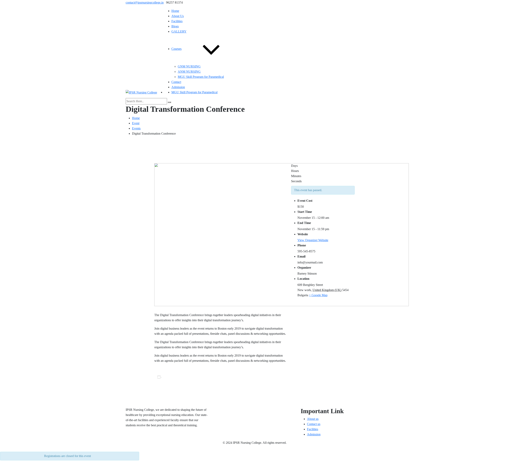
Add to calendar (175, 377)
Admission (178, 87)
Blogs (175, 26)
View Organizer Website (312, 240)
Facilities (177, 21)
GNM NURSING (189, 66)
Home (175, 11)
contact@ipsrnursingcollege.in (145, 2)
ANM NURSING (189, 71)
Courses (176, 48)
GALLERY (179, 31)
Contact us (313, 424)
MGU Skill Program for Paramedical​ (201, 76)
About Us (177, 16)
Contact (176, 82)
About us (313, 419)
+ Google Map (318, 295)
